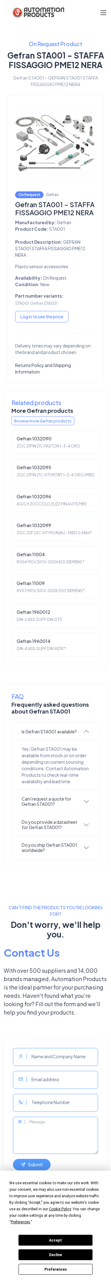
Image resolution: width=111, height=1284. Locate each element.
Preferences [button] (20, 1222)
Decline (55, 1255)
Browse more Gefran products (43, 420)
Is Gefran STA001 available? (49, 731)
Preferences (55, 1269)
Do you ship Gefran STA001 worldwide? (49, 847)
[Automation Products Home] (38, 12)
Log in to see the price (41, 316)
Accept (55, 1240)
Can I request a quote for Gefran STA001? (46, 801)
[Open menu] (103, 12)
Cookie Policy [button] (60, 1209)
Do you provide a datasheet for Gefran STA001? (49, 824)
